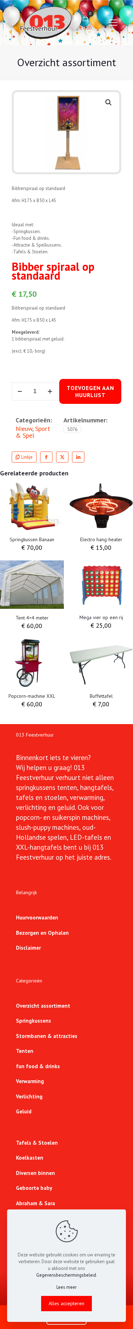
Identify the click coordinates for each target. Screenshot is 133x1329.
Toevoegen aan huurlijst (90, 391)
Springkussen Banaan (32, 539)
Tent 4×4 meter (32, 618)
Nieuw (24, 428)
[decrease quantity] (19, 391)
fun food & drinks (38, 1066)
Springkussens (33, 1020)
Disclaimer (28, 947)
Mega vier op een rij (101, 617)
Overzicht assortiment (43, 1005)
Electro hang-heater (101, 539)
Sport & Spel (33, 431)
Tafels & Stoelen (37, 1142)
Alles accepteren (66, 1303)
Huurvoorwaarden (37, 917)
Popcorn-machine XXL (32, 696)
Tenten (24, 1051)
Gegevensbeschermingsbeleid (66, 1275)
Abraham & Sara (35, 1203)
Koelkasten (29, 1157)
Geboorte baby (34, 1188)
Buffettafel (101, 696)
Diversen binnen (35, 1173)
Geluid (24, 1111)
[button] (109, 102)
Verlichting (29, 1096)
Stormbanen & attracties (46, 1036)
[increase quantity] (50, 391)
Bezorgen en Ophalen (42, 932)
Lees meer (66, 1287)
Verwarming (30, 1081)
